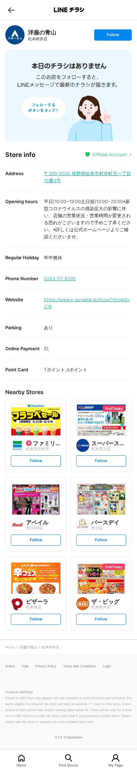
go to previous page (11, 10)
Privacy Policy (45, 666)
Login (107, 666)
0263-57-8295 (60, 278)
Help (25, 666)
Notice (10, 666)
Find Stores (68, 765)
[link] (15, 34)
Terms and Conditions (79, 666)
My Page (116, 765)
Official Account (109, 154)
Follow (112, 36)
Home (21, 765)
